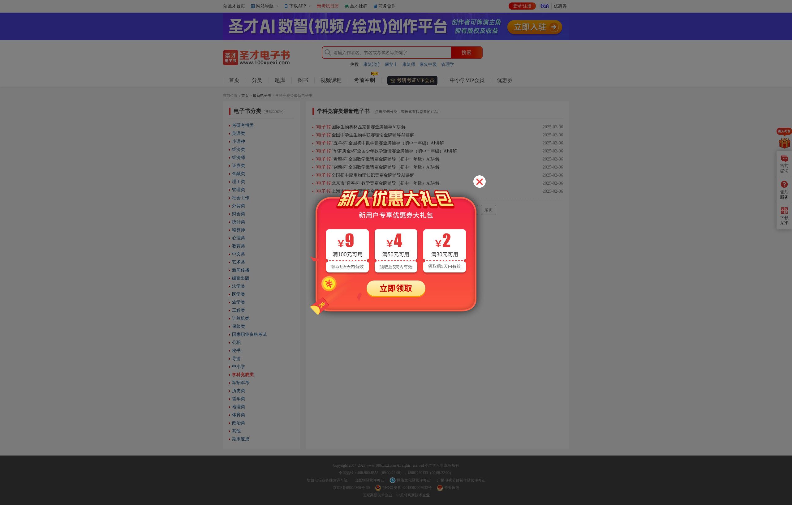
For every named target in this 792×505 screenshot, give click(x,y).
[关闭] (479, 181)
